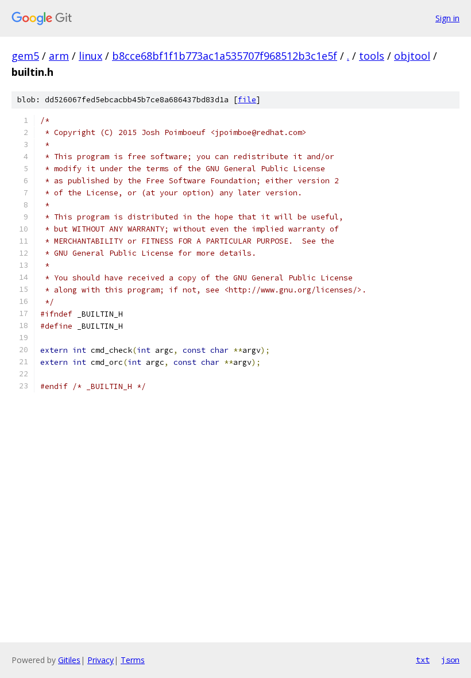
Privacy (100, 659)
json (450, 659)
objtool (412, 56)
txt (423, 659)
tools (371, 56)
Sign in (447, 18)
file (247, 100)
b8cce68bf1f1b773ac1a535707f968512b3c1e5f (224, 56)
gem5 (25, 56)
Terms (133, 659)
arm (59, 56)
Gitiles (69, 659)
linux (90, 56)
